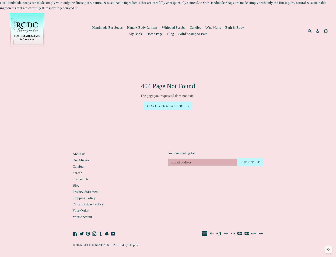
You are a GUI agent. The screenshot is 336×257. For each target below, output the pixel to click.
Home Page (154, 34)
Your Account (82, 217)
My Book (135, 34)
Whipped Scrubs (173, 27)
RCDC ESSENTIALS (96, 245)
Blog (170, 34)
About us (79, 154)
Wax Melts (213, 27)
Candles (195, 27)
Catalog (78, 166)
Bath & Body (234, 27)
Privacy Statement (86, 192)
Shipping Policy (84, 198)
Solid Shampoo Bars (192, 34)
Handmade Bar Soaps (107, 27)
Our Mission (81, 160)
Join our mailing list (181, 153)
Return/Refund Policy (88, 204)
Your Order (81, 210)
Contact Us (80, 179)
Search (77, 173)
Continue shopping (165, 106)
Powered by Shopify (125, 245)
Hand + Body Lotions (142, 27)
